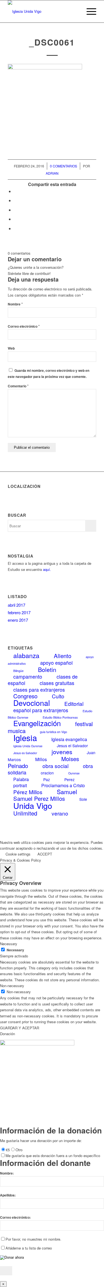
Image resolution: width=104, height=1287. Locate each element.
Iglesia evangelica (69, 739)
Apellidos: (8, 1195)
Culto (58, 696)
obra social (55, 765)
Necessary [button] (8, 943)
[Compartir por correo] (15, 228)
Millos (41, 759)
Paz (46, 779)
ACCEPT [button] (44, 854)
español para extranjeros (40, 710)
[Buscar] (75, 11)
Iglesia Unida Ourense (27, 746)
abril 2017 (16, 605)
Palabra (21, 779)
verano (60, 813)
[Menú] (88, 11)
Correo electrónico (24, 326)
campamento (27, 676)
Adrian (52, 173)
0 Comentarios (63, 166)
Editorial (73, 703)
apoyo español (56, 662)
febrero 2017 (19, 612)
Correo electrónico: (15, 1217)
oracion (47, 773)
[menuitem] (75, 11)
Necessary (15, 950)
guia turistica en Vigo (53, 732)
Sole (83, 799)
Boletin (47, 669)
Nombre (15, 304)
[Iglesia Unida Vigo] (43, 11)
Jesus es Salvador (25, 753)
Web (11, 348)
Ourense (74, 773)
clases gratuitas (57, 682)
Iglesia (25, 737)
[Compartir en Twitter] (15, 200)
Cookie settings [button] (18, 854)
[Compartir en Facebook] (15, 191)
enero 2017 (18, 620)
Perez (69, 779)
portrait (20, 785)
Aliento (62, 656)
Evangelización (37, 723)
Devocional (31, 703)
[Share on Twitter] (15, 210)
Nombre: (7, 1173)
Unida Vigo (32, 805)
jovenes (62, 751)
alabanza (26, 655)
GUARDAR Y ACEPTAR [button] (19, 1027)
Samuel (67, 791)
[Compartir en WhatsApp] (15, 219)
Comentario (18, 386)
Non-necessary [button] (12, 985)
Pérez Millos (27, 792)
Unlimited (25, 813)
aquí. (47, 569)
